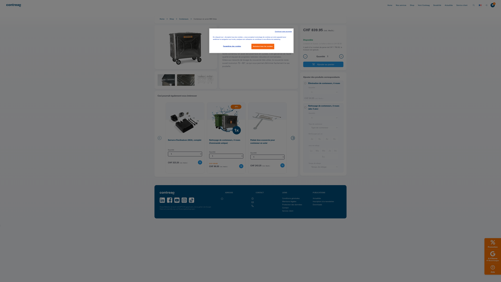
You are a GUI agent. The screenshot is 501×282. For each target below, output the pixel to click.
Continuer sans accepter (283, 31)
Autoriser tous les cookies (263, 46)
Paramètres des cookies (232, 46)
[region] (251, 40)
